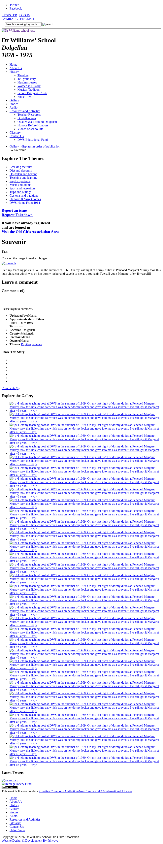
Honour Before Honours (32, 125)
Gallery (14, 100)
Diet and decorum (21, 170)
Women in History (29, 86)
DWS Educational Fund (32, 139)
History (14, 71)
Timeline (22, 75)
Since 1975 (24, 96)
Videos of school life (30, 129)
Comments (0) (10, 388)
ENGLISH (27, 18)
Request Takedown (17, 212)
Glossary (15, 132)
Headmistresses (27, 82)
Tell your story (26, 79)
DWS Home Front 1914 (25, 202)
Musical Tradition (28, 89)
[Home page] (18, 30)
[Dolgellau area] (10, 780)
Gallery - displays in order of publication (35, 146)
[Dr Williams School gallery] (85, 410)
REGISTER (9, 15)
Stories (14, 104)
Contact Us (17, 136)
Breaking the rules (21, 167)
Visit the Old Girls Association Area (30, 232)
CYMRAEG (10, 18)
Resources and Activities (25, 111)
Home (13, 64)
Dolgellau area (26, 118)
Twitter (14, 5)
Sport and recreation (22, 188)
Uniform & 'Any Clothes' (25, 199)
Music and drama (20, 184)
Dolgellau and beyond (23, 174)
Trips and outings (20, 192)
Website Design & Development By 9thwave (30, 840)
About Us (16, 68)
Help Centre (17, 830)
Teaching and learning (23, 177)
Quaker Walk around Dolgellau (37, 121)
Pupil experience (20, 181)
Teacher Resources (29, 114)
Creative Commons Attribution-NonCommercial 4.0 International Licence (85, 791)
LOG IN (24, 15)
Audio (13, 107)
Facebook (16, 8)
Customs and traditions (24, 195)
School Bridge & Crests (32, 93)
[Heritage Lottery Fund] (17, 784)
